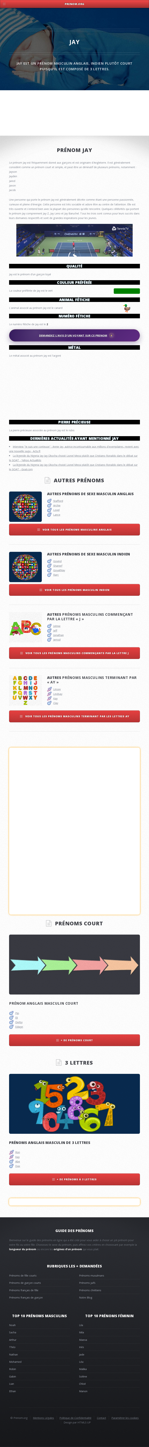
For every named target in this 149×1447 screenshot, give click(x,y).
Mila (81, 1332)
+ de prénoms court (77, 1040)
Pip (17, 1013)
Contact (101, 1418)
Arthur (12, 1340)
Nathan (13, 1354)
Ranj (56, 575)
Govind (57, 561)
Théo (12, 1347)
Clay (55, 703)
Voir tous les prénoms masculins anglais (77, 529)
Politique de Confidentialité (75, 1418)
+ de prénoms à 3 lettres (77, 1179)
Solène (83, 1376)
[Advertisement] (74, 387)
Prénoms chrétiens (90, 1290)
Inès (81, 1347)
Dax (17, 1166)
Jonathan (58, 635)
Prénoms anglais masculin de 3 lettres (49, 1142)
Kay (55, 698)
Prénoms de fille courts (23, 1275)
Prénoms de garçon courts (25, 1282)
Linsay (57, 689)
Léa (81, 1361)
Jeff (55, 630)
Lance (56, 514)
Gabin (12, 1376)
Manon (83, 1391)
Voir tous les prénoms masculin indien (77, 590)
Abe (17, 1161)
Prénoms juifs (87, 1282)
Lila (81, 1325)
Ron (17, 1152)
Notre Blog (85, 1297)
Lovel (56, 510)
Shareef (57, 565)
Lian (11, 1383)
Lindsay (57, 694)
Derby (19, 1022)
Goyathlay (59, 570)
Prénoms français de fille (23, 1290)
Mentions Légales (43, 1418)
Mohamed (15, 1361)
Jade (81, 1354)
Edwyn (19, 1026)
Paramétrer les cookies (125, 1418)
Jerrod (57, 639)
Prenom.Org (74, 4)
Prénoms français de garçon (26, 1297)
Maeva (83, 1340)
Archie (57, 505)
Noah (12, 1325)
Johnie (57, 626)
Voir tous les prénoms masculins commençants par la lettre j (77, 653)
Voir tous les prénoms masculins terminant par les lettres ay (76, 716)
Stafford (58, 501)
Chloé (82, 1383)
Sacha (12, 1332)
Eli (16, 1017)
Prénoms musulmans (91, 1275)
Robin (12, 1369)
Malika (83, 1369)
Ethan (12, 1391)
